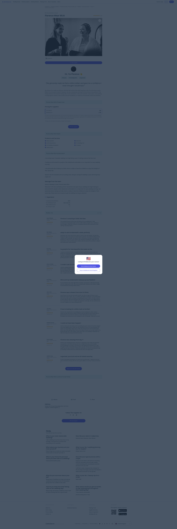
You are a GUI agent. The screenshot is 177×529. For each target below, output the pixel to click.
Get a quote (74, 62)
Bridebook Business (72, 508)
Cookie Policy (77, 523)
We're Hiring (49, 510)
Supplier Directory (93, 510)
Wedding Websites (35, 1)
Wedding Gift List (93, 514)
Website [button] (55, 399)
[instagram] (73, 415)
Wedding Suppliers (26, 1)
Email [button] (74, 399)
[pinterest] (76, 415)
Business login (160, 1)
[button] (100, 37)
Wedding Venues (16, 1)
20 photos (49, 58)
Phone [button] (93, 399)
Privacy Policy (85, 523)
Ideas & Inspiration (52, 1)
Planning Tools (43, 1)
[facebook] (70, 415)
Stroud (56, 13)
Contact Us (48, 514)
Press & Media (49, 512)
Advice (58, 1)
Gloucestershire (50, 13)
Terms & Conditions (93, 523)
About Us (48, 508)
